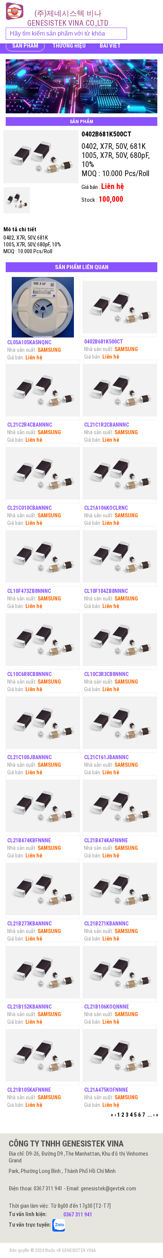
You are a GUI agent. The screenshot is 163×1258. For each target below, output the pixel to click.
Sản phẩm (25, 45)
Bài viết (110, 45)
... (149, 1114)
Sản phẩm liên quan (81, 267)
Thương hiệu (69, 45)
